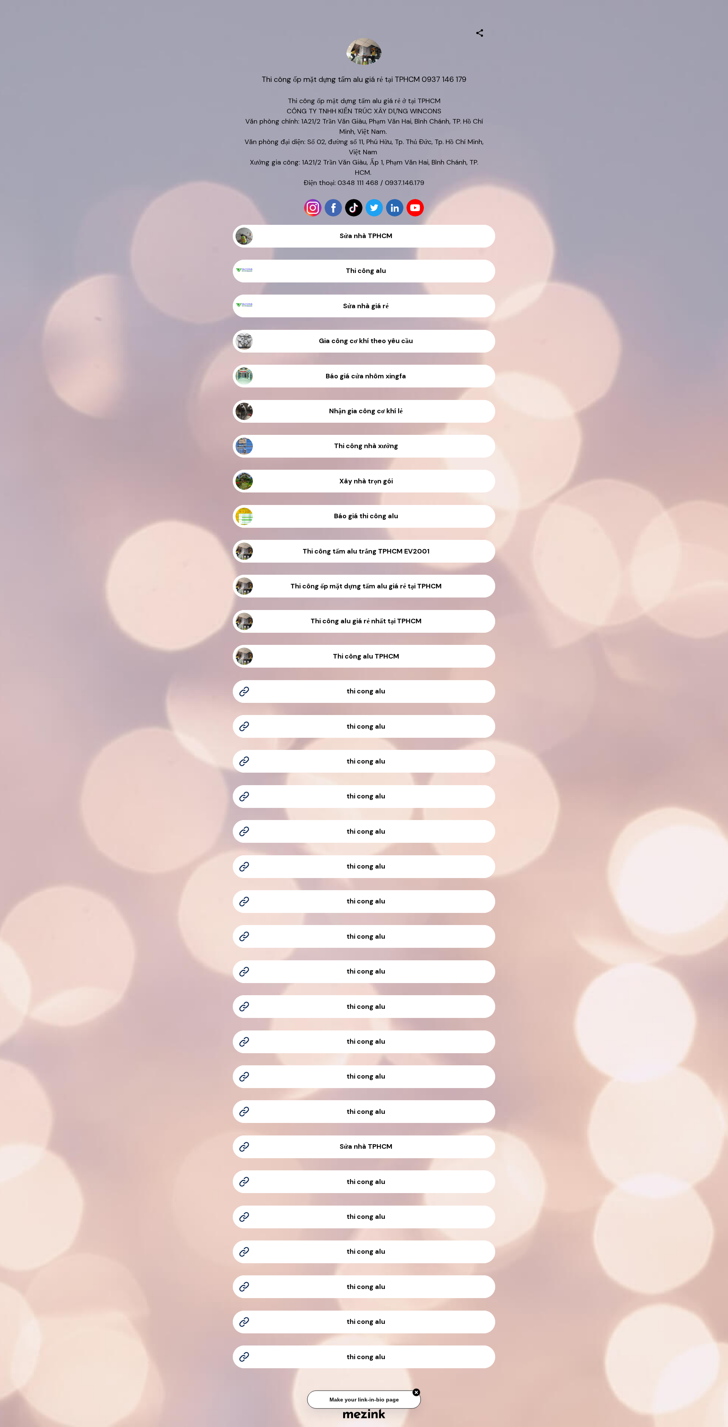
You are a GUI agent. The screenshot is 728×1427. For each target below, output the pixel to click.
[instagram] (313, 207)
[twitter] (374, 207)
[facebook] (333, 207)
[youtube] (415, 207)
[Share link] (479, 32)
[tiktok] (353, 207)
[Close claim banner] (416, 1392)
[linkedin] (394, 207)
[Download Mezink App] (364, 1413)
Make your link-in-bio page (364, 1399)
